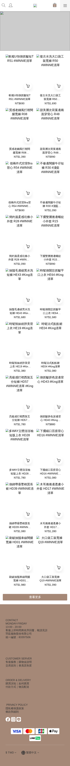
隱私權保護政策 (15, 708)
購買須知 (11, 683)
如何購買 (24, 683)
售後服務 (11, 661)
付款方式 (11, 686)
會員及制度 (25, 665)
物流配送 (24, 686)
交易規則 (11, 665)
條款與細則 (12, 711)
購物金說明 (25, 661)
